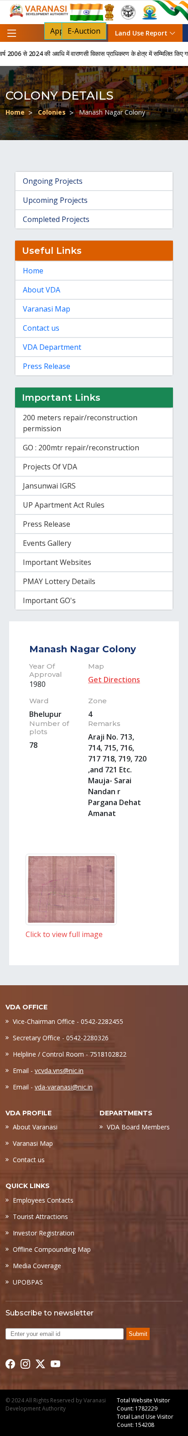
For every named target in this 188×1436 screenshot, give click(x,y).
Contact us (41, 328)
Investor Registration (43, 1233)
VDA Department (52, 347)
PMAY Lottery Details (59, 581)
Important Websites (57, 562)
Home (15, 112)
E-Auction (84, 31)
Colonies (52, 112)
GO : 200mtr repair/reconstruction (81, 448)
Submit (138, 1333)
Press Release (46, 366)
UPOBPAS (28, 1282)
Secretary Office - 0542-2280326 (61, 1037)
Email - (48, 1070)
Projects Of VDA (50, 467)
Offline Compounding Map (52, 1249)
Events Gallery (47, 543)
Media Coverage (37, 1265)
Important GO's (49, 600)
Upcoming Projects (55, 200)
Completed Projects (56, 219)
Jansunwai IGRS (49, 486)
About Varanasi (35, 1127)
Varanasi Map (46, 309)
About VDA (41, 290)
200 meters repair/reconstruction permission (80, 423)
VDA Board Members (138, 1127)
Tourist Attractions (40, 1216)
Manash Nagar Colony (82, 649)
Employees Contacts (43, 1200)
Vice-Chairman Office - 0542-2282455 (68, 1021)
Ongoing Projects (53, 181)
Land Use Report (142, 33)
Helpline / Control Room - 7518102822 (69, 1054)
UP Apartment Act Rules (63, 505)
